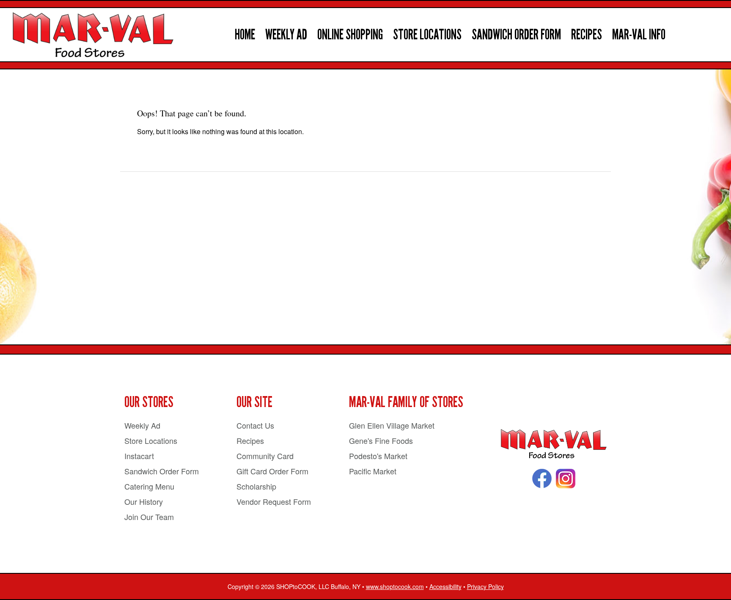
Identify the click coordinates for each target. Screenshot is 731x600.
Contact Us (255, 425)
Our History (143, 501)
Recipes (586, 34)
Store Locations (427, 34)
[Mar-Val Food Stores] (554, 444)
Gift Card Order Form (272, 470)
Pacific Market (372, 470)
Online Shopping (350, 34)
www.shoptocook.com (395, 586)
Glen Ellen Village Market (391, 425)
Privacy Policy (485, 586)
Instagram (565, 478)
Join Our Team (149, 516)
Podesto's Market (378, 455)
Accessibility (445, 586)
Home (245, 34)
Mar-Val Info (638, 34)
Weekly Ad (286, 34)
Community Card (265, 455)
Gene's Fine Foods (381, 440)
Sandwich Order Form (516, 34)
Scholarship (256, 486)
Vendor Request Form (273, 501)
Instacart (139, 455)
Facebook (542, 478)
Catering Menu (149, 486)
